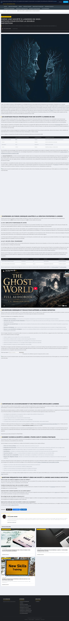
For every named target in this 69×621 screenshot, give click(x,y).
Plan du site (42, 619)
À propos (26, 619)
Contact (37, 601)
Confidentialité (37, 619)
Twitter (9, 509)
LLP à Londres (63, 267)
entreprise (58, 124)
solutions (56, 164)
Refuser (60, 1)
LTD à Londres (55, 267)
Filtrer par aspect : (5, 352)
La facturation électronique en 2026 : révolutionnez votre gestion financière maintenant (16, 550)
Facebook (17, 509)
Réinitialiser (21, 352)
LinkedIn (24, 509)
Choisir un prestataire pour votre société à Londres (48, 462)
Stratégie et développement (34, 8)
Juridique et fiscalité (49, 6)
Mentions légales (31, 619)
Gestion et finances (27, 6)
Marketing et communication (22, 8)
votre (2, 474)
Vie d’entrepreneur (45, 8)
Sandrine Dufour (5, 554)
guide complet (63, 151)
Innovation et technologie (38, 6)
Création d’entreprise (13, 6)
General (20, 6)
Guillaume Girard (12, 516)
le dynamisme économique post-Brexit (48, 423)
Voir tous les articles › (11, 522)
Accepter (65, 1)
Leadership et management (9, 8)
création (52, 110)
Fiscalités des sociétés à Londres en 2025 (10, 153)
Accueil (5, 6)
